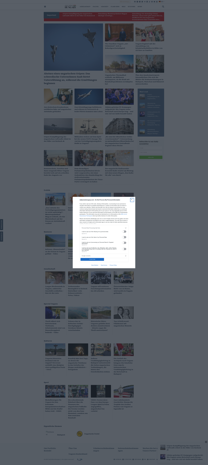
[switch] (124, 231)
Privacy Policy (113, 265)
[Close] (132, 200)
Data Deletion (94, 265)
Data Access (104, 265)
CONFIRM (92, 259)
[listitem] (104, 228)
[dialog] (104, 232)
